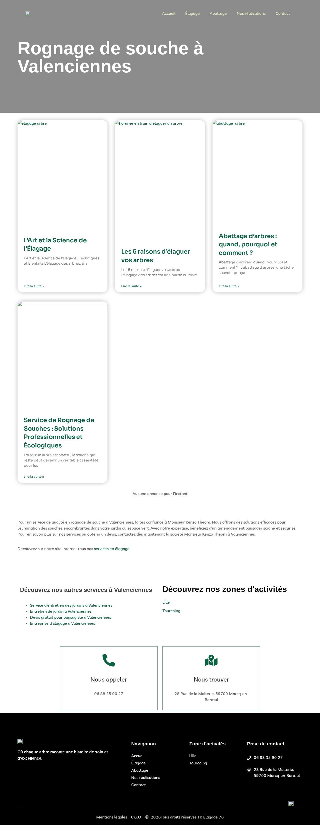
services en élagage (112, 548)
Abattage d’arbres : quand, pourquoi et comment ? (248, 244)
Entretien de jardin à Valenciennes (61, 611)
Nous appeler (108, 679)
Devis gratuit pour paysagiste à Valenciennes (70, 617)
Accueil (168, 13)
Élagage (192, 13)
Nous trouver (211, 679)
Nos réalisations (251, 13)
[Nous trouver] (211, 660)
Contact (283, 13)
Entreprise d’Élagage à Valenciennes (62, 623)
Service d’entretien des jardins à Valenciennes (71, 605)
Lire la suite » (34, 286)
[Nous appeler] (108, 660)
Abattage (218, 13)
